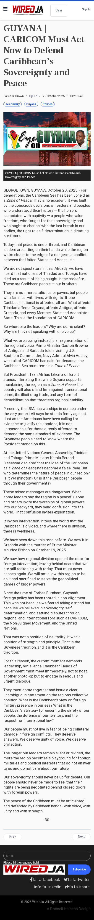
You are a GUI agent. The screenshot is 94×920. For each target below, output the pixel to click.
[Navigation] (5, 9)
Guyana (31, 104)
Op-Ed (33, 96)
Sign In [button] (86, 9)
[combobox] (58, 11)
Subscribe (79, 869)
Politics (47, 104)
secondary (12, 104)
